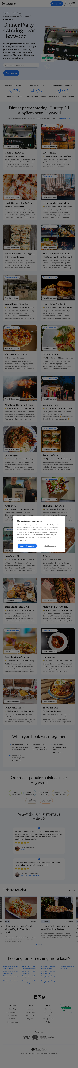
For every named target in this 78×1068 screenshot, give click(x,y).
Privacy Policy (21, 540)
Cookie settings (50, 546)
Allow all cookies (27, 546)
